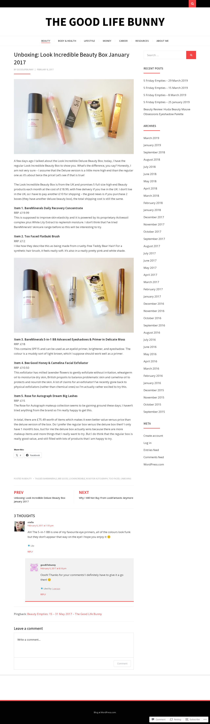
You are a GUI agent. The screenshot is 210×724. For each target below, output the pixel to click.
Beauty (45, 40)
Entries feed (151, 450)
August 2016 (152, 332)
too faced (114, 478)
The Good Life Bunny (105, 21)
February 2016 (153, 376)
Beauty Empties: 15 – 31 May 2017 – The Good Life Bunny (64, 614)
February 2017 (153, 289)
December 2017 (154, 217)
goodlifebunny (25, 69)
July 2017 (150, 253)
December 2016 (154, 304)
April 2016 (150, 361)
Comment (122, 663)
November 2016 (154, 311)
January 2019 (152, 145)
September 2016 (154, 325)
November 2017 (154, 224)
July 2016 (150, 339)
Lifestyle (89, 40)
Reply (30, 551)
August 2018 (152, 159)
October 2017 (152, 231)
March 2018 (151, 195)
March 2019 (151, 138)
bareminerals (50, 478)
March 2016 (151, 368)
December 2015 (154, 390)
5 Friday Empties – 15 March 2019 (166, 88)
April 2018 (150, 188)
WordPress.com (154, 464)
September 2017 (154, 239)
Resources (142, 40)
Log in (147, 443)
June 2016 (150, 347)
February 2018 (153, 203)
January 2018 (152, 210)
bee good (63, 478)
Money (107, 40)
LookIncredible (77, 478)
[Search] (192, 3)
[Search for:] (165, 55)
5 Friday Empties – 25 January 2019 (167, 102)
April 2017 (150, 275)
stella (31, 522)
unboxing (126, 478)
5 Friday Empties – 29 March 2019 (166, 80)
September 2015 (154, 412)
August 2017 (152, 246)
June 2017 (150, 260)
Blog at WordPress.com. (105, 712)
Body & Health (67, 40)
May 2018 (150, 181)
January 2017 (152, 296)
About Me (163, 40)
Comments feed (154, 457)
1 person (56, 588)
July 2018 (150, 167)
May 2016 (150, 354)
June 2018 (150, 174)
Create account (153, 436)
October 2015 (152, 404)
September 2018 (154, 152)
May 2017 (150, 268)
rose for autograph (97, 478)
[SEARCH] (191, 55)
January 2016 (152, 383)
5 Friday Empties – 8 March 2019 (165, 95)
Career (123, 40)
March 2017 (151, 282)
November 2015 (154, 397)
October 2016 (152, 318)
